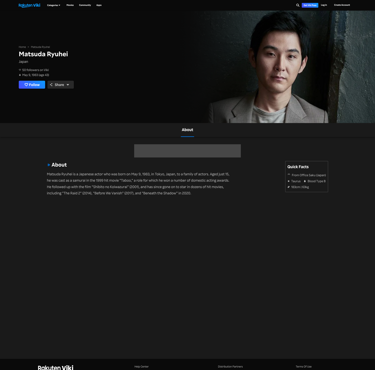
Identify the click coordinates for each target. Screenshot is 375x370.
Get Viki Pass (310, 5)
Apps (99, 5)
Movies (70, 5)
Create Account (342, 5)
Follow (34, 84)
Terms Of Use (304, 366)
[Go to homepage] (29, 5)
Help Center (141, 366)
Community (85, 5)
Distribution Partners (230, 366)
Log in (324, 5)
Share (59, 84)
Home (22, 46)
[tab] (187, 130)
